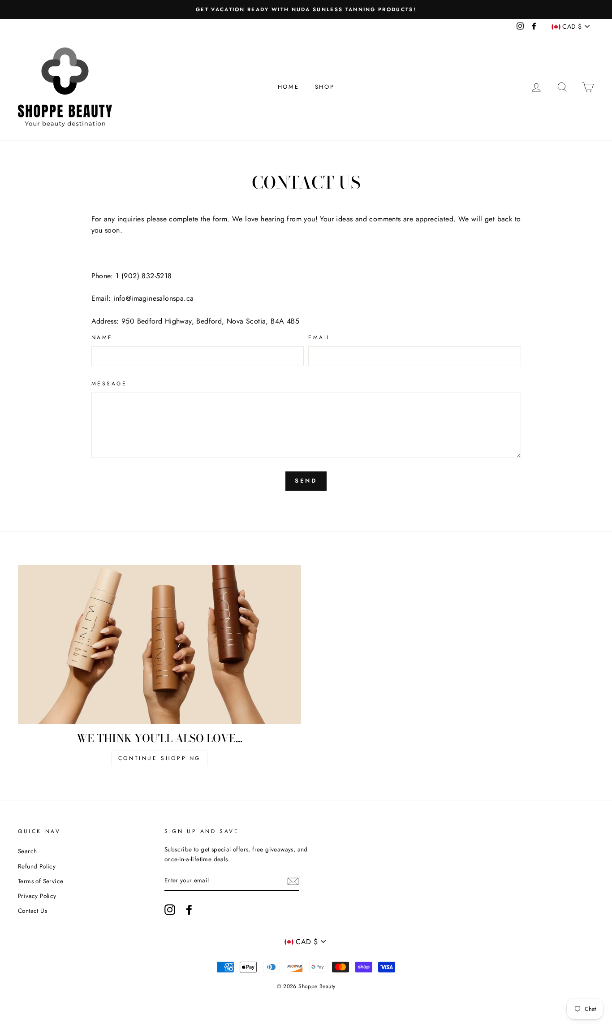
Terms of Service (40, 881)
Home (288, 86)
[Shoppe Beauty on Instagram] (169, 909)
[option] (306, 9)
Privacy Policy (37, 895)
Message (109, 384)
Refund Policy (37, 866)
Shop (324, 86)
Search (27, 851)
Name (102, 337)
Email (319, 337)
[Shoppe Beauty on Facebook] (189, 909)
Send (306, 480)
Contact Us (32, 910)
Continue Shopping (159, 758)
